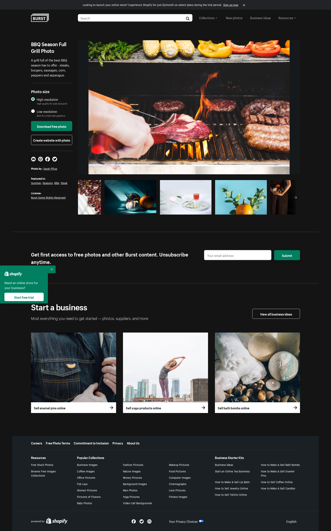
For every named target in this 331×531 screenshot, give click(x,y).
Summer (36, 183)
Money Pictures (132, 477)
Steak (64, 183)
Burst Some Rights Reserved (48, 197)
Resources (286, 17)
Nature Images (132, 471)
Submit (287, 255)
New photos (234, 17)
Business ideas (260, 17)
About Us (133, 442)
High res (130, 210)
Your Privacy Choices (183, 521)
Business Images (87, 464)
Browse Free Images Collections (43, 473)
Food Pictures (177, 471)
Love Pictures (177, 490)
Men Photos (130, 490)
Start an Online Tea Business (232, 471)
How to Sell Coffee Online (277, 482)
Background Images (135, 484)
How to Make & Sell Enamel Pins (277, 473)
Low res (90, 210)
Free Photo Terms (58, 442)
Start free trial (24, 296)
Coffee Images (86, 471)
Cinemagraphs (177, 484)
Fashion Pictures (133, 464)
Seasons (48, 183)
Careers (36, 442)
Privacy (117, 442)
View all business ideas (276, 313)
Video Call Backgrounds (137, 503)
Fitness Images (178, 496)
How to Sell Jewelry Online (231, 488)
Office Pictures (86, 477)
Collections (207, 17)
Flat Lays (82, 484)
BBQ (56, 183)
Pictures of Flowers (89, 496)
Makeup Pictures (179, 464)
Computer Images (180, 477)
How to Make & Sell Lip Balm (232, 482)
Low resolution (47, 111)
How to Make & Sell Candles (278, 488)
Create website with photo (51, 139)
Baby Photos (84, 503)
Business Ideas (224, 464)
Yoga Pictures (131, 496)
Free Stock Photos (42, 464)
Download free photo (51, 126)
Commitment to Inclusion (91, 442)
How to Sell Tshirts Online (231, 494)
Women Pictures (87, 490)
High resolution (47, 99)
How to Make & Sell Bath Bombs (280, 464)
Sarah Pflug (50, 168)
